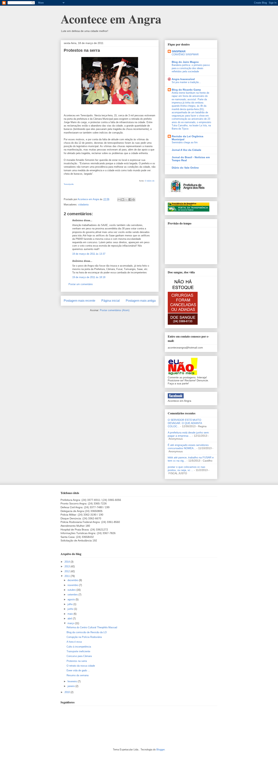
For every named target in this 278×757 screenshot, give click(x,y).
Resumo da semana (78, 675)
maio (71, 613)
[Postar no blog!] (123, 199)
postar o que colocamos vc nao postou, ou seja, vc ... (186, 468)
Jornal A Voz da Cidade (186, 149)
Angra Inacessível (183, 79)
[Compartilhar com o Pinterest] (133, 199)
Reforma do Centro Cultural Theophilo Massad (92, 627)
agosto (72, 599)
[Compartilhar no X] (126, 199)
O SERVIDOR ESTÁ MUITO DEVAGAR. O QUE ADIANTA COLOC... (185, 423)
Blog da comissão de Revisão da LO (87, 632)
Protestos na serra (77, 661)
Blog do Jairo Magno (185, 61)
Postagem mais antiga (141, 300)
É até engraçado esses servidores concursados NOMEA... (188, 446)
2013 (67, 566)
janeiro (71, 686)
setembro (73, 594)
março (71, 623)
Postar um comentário (80, 284)
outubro (72, 589)
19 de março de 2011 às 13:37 (88, 253)
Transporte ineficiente (78, 651)
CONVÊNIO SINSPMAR (185, 54)
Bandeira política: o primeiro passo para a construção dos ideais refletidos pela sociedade (191, 68)
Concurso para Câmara (79, 656)
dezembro (73, 580)
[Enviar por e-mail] (119, 199)
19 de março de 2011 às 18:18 (88, 277)
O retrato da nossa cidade (81, 665)
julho (70, 604)
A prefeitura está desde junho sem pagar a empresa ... (188, 434)
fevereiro (73, 681)
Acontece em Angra (111, 19)
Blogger (160, 749)
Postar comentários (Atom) (114, 310)
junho (71, 608)
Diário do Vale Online (185, 167)
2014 (67, 561)
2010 (67, 692)
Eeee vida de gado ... (78, 670)
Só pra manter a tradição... (186, 82)
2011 (67, 576)
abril (70, 618)
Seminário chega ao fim (185, 142)
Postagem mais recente (79, 300)
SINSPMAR (179, 51)
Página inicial (110, 300)
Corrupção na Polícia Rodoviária (84, 637)
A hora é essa (74, 641)
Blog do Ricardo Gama (186, 89)
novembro (73, 585)
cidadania (83, 204)
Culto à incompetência (79, 646)
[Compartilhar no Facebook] (130, 199)
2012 (67, 571)
